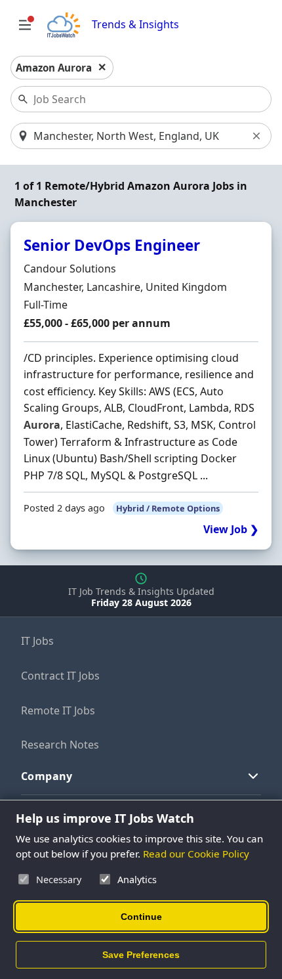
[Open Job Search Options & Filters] (24, 25)
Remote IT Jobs (58, 710)
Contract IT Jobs (60, 675)
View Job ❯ (230, 529)
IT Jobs (37, 641)
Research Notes (60, 744)
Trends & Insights (135, 24)
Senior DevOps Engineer (112, 245)
